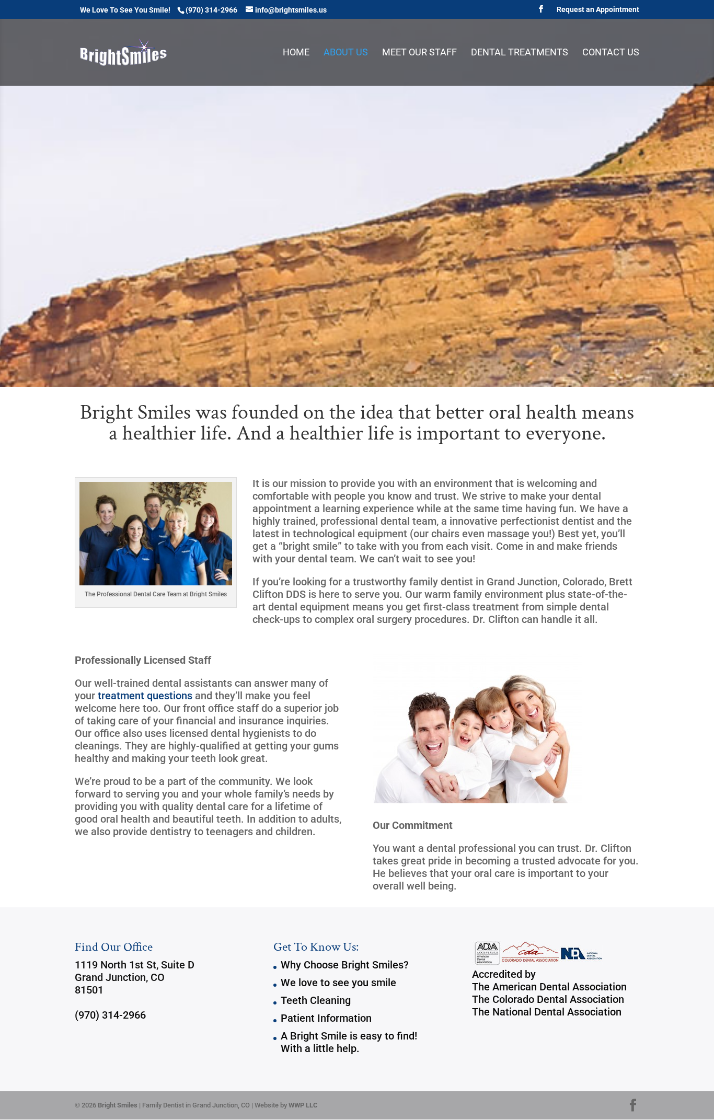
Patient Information (326, 1018)
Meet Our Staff (419, 53)
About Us (346, 53)
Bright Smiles (117, 1105)
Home (296, 53)
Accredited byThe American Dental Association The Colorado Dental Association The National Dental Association (549, 993)
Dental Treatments (519, 53)
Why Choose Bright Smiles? (345, 965)
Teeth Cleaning (316, 1000)
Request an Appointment (598, 10)
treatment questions (145, 695)
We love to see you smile (338, 982)
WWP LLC (303, 1105)
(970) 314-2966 (110, 1015)
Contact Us (610, 53)
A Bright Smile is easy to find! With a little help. (349, 1042)
